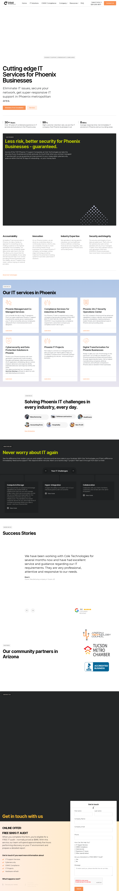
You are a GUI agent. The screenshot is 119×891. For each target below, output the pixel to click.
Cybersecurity (80, 849)
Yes (77, 859)
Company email (79, 827)
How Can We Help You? (82, 842)
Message (77, 865)
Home (24, 3)
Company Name (79, 819)
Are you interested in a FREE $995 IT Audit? (88, 857)
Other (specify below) (82, 853)
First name (77, 811)
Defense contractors (64, 416)
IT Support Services (82, 845)
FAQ (82, 3)
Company (63, 3)
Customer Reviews (83, 612)
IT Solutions (34, 3)
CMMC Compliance (49, 3)
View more (13, 508)
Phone (76, 835)
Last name (97, 811)
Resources (74, 3)
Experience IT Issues (82, 851)
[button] (47, 331)
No (77, 861)
